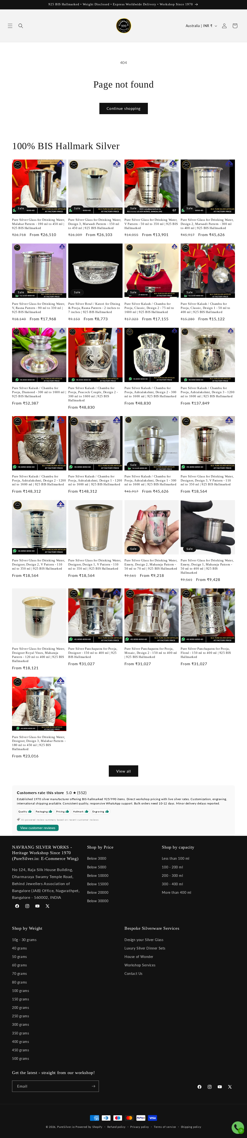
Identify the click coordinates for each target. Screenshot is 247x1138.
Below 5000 (96, 867)
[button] (10, 26)
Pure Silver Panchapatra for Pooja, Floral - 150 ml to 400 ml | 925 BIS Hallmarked (206, 653)
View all (123, 771)
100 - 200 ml (172, 867)
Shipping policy (191, 1126)
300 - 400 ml (172, 884)
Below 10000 (98, 875)
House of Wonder (138, 957)
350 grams (20, 1033)
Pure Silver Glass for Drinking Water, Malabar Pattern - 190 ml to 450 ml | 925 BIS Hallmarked (38, 224)
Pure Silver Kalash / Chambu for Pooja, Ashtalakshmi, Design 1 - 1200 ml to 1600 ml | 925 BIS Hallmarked (95, 480)
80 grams (19, 982)
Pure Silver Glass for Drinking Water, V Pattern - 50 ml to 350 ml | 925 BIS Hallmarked (151, 224)
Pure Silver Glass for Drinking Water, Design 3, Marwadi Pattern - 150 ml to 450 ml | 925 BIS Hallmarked (94, 224)
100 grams (20, 991)
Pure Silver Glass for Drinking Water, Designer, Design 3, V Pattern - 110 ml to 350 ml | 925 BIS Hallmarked (207, 480)
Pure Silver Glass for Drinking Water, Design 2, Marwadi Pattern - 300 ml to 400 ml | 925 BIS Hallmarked (207, 224)
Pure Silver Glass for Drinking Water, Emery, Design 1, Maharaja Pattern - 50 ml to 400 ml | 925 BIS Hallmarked (207, 566)
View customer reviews (37, 828)
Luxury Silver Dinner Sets (144, 948)
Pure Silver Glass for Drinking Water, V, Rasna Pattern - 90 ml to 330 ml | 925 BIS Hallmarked (38, 308)
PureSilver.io (66, 1126)
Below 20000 (98, 892)
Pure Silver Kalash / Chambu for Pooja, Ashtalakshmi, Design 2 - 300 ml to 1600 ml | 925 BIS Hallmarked (150, 392)
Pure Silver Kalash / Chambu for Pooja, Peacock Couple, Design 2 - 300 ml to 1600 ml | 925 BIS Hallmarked (93, 394)
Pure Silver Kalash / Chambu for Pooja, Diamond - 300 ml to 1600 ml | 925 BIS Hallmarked (39, 392)
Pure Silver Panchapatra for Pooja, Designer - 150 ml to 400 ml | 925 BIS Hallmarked (92, 653)
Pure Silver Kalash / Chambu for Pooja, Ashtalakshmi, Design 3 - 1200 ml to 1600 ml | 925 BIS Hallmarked (208, 392)
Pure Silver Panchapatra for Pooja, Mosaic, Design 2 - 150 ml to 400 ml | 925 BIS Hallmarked (150, 653)
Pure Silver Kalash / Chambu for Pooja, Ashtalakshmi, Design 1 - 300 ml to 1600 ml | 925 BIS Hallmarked (150, 480)
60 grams (19, 965)
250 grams (20, 1016)
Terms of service (165, 1126)
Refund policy (116, 1126)
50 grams (19, 957)
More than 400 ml (176, 892)
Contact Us (133, 973)
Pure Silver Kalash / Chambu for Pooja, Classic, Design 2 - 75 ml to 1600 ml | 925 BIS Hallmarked (149, 308)
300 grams (20, 1024)
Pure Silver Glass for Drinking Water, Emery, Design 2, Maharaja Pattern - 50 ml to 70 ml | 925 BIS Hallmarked (150, 564)
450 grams (20, 1050)
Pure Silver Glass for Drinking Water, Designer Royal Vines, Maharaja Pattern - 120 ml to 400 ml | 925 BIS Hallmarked (38, 655)
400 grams (20, 1042)
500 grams (20, 1058)
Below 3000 (96, 858)
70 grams (19, 973)
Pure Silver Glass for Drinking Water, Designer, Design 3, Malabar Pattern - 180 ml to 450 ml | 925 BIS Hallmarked (39, 743)
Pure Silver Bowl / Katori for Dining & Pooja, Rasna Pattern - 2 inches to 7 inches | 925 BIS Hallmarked (94, 308)
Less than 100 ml (175, 858)
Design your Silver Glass (143, 940)
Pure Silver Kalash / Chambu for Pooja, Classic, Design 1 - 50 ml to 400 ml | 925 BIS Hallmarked (205, 308)
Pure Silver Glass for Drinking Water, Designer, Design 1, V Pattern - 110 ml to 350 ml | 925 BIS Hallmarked (94, 564)
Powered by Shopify (89, 1126)
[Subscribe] (93, 1086)
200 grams (20, 1007)
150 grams (20, 999)
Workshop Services (139, 965)
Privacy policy (139, 1126)
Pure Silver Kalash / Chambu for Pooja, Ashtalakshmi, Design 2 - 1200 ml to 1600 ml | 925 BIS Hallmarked (39, 480)
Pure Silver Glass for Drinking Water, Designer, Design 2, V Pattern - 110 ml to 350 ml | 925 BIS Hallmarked (38, 564)
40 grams (19, 948)
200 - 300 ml (172, 875)
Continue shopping (124, 108)
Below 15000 (98, 884)
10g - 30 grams (24, 940)
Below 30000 (98, 901)
